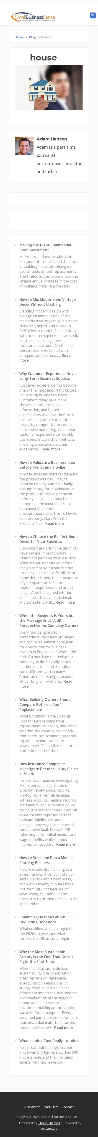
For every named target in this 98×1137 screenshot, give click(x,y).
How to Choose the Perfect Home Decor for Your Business (49, 539)
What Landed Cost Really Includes (48, 1040)
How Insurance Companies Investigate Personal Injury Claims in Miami (48, 768)
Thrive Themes (49, 1123)
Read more (51, 449)
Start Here (51, 1107)
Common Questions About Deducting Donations (42, 920)
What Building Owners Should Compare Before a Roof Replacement (45, 704)
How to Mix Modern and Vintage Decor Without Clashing (47, 302)
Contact (68, 1107)
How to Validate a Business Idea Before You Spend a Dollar (47, 465)
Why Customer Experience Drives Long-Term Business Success (48, 376)
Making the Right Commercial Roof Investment (45, 247)
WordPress (49, 1129)
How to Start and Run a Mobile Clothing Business (46, 860)
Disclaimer (32, 1107)
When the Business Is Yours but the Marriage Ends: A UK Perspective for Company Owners (49, 620)
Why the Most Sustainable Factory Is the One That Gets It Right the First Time (46, 956)
